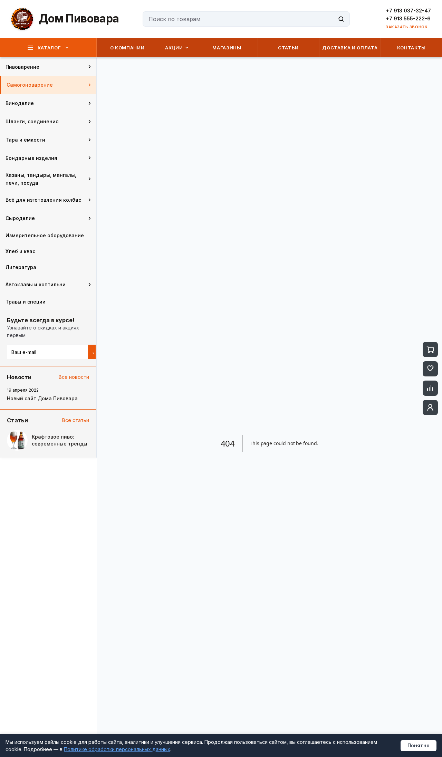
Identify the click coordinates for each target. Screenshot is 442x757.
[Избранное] (430, 368)
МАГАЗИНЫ (226, 47)
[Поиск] (341, 19)
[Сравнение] (430, 388)
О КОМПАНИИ (127, 47)
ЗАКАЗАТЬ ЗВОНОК (406, 27)
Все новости (74, 377)
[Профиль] (430, 407)
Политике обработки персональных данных (117, 749)
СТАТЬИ (288, 47)
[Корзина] (430, 349)
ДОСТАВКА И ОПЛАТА (349, 47)
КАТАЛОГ (49, 47)
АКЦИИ (174, 47)
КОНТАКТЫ (411, 47)
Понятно (418, 745)
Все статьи (75, 420)
